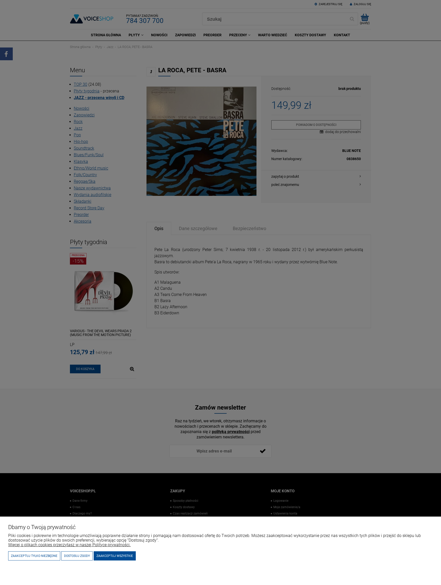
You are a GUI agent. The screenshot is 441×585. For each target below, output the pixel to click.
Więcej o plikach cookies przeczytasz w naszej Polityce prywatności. (69, 544)
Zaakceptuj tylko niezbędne (34, 556)
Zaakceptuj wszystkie (114, 556)
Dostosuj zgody (77, 556)
